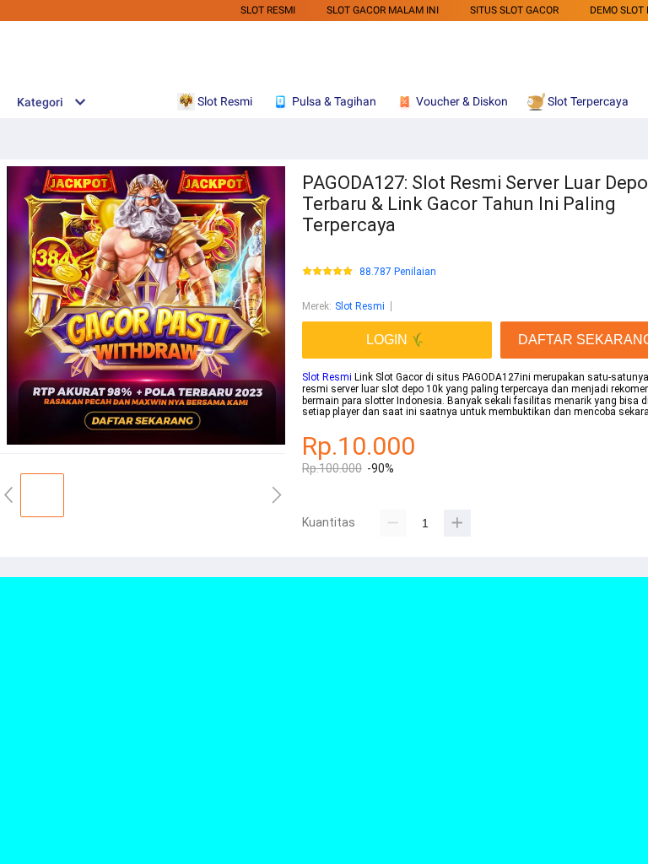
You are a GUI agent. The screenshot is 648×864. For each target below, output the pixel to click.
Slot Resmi (267, 10)
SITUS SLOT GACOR (514, 10)
